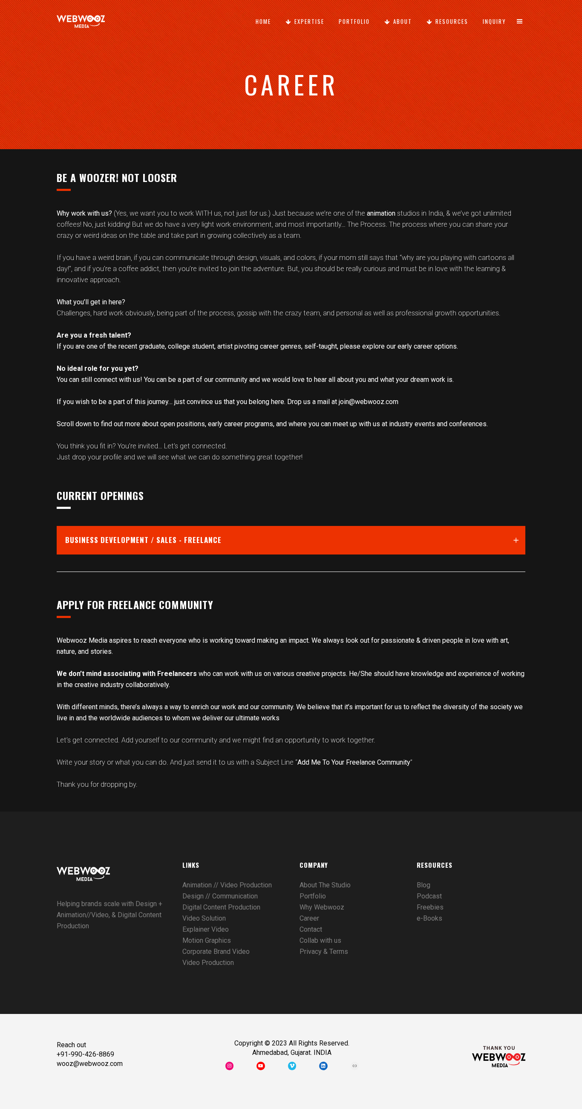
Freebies (430, 907)
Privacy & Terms (324, 951)
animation (381, 213)
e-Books (429, 918)
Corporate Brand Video (216, 951)
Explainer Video (205, 929)
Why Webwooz (322, 907)
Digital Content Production (221, 907)
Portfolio (313, 896)
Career (309, 918)
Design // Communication (220, 896)
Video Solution (204, 918)
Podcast (429, 896)
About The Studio (325, 885)
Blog (423, 885)
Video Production (208, 963)
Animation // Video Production (227, 885)
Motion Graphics (206, 940)
